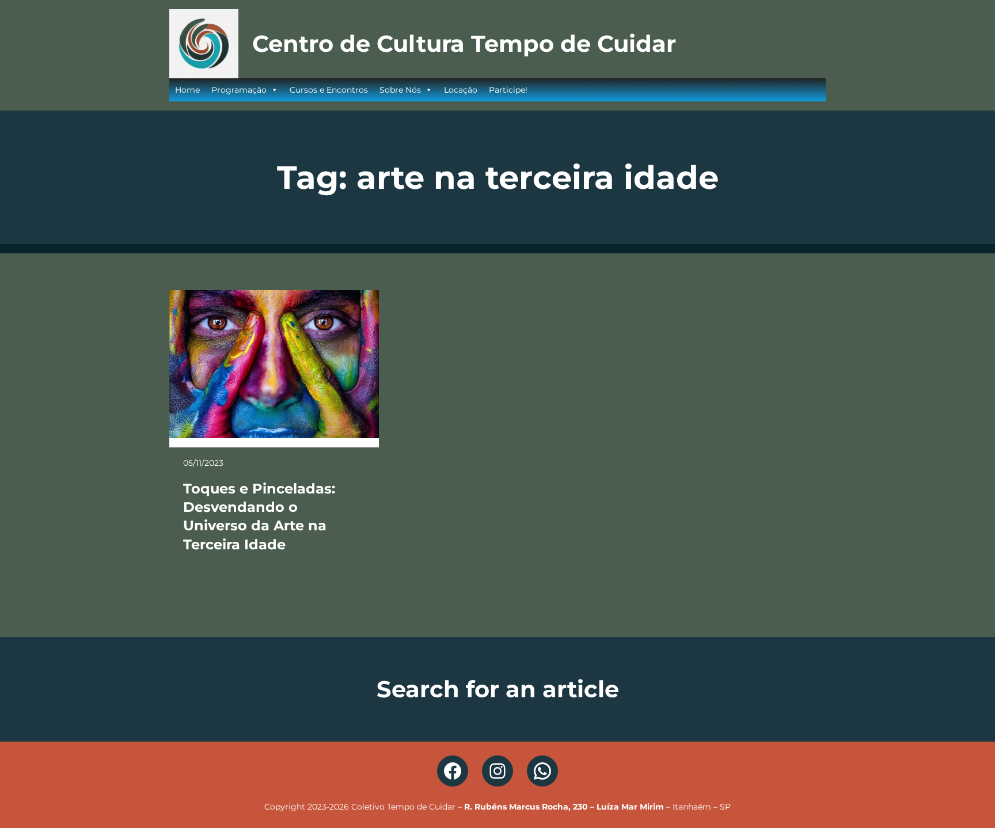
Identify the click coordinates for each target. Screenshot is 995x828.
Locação (460, 90)
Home (187, 90)
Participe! (508, 90)
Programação (239, 90)
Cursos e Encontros (329, 90)
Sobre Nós (400, 90)
